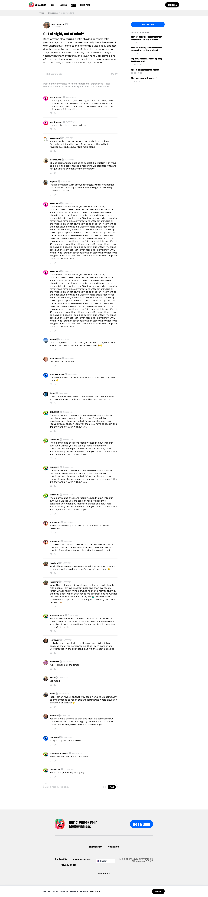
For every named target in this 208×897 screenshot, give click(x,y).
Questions (53, 13)
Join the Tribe (147, 24)
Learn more (94, 891)
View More (103, 873)
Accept (158, 891)
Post (112, 787)
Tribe (73, 4)
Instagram (95, 846)
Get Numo (141, 823)
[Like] (136, 43)
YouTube (113, 846)
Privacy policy (68, 864)
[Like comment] (51, 113)
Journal (63, 4)
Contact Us (61, 859)
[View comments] (132, 43)
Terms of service (82, 859)
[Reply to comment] (55, 113)
